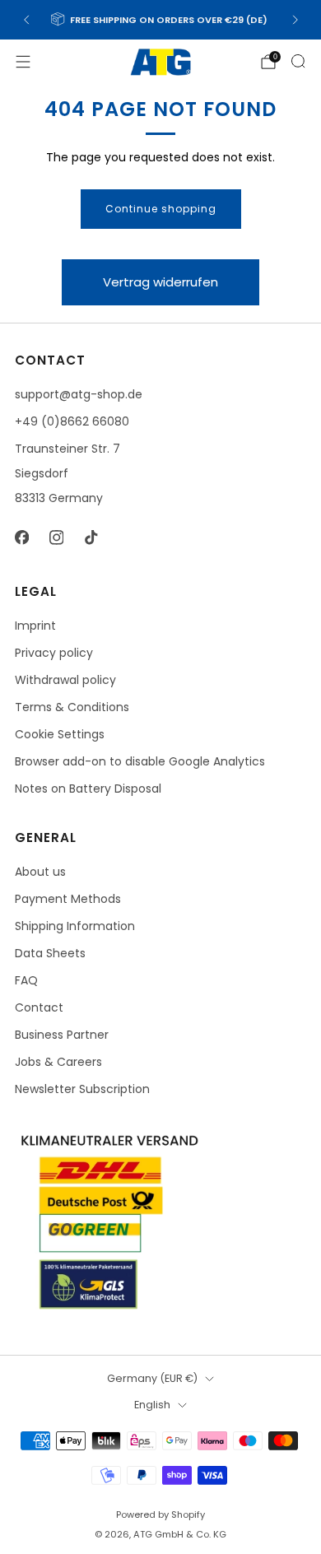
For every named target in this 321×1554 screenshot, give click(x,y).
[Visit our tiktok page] (90, 537)
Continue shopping (160, 209)
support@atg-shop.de (78, 394)
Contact (39, 1007)
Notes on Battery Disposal (88, 788)
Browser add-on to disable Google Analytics (140, 761)
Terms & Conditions (72, 707)
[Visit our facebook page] (21, 537)
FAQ (26, 980)
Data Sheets (50, 953)
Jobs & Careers (58, 1062)
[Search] (298, 61)
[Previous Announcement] (26, 20)
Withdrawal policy (65, 680)
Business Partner (62, 1034)
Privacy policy (54, 652)
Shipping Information (75, 926)
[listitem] (161, 20)
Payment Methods (68, 899)
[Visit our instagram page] (56, 537)
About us (40, 871)
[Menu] (23, 62)
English (152, 1405)
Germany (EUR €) (152, 1378)
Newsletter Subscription (82, 1089)
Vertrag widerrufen (160, 282)
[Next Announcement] (295, 20)
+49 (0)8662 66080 (72, 421)
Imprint (35, 625)
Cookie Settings (60, 734)
